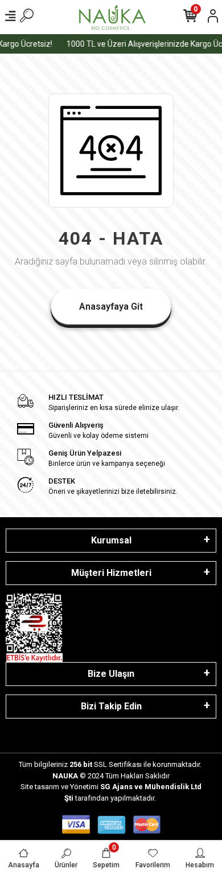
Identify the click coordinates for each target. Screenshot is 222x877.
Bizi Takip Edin (111, 706)
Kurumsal (111, 540)
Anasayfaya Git (111, 306)
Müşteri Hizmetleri (111, 572)
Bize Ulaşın (111, 673)
